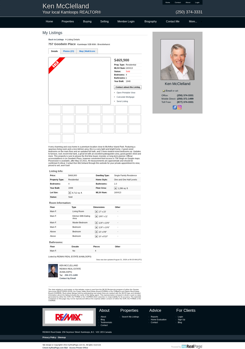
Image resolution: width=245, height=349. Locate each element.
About (188, 2)
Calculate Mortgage (125, 97)
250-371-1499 (71, 275)
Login (197, 2)
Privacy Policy (49, 337)
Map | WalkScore (87, 51)
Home (168, 2)
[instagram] (180, 109)
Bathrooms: (56, 242)
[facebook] (175, 109)
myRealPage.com (187, 347)
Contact (178, 2)
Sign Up (181, 319)
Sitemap (62, 337)
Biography (150, 21)
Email (169, 90)
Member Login (126, 21)
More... (193, 21)
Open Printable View (126, 93)
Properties (68, 21)
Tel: (61, 275)
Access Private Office (78, 348)
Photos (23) (68, 51)
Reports (154, 317)
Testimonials (106, 322)
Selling (104, 21)
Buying (87, 21)
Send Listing (122, 101)
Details (54, 51)
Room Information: (60, 202)
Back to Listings (56, 39)
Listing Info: (56, 171)
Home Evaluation (158, 319)
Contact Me (173, 21)
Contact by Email (68, 278)
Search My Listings (130, 317)
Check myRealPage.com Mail (55, 348)
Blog (103, 319)
